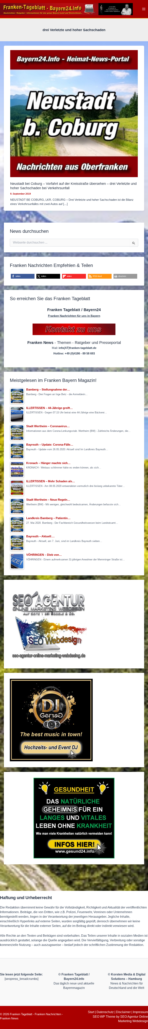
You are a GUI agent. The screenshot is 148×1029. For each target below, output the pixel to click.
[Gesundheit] (74, 818)
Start (91, 1012)
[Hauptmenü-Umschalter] (144, 9)
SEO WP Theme (104, 1016)
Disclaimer (123, 1012)
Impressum (140, 1012)
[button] (22, 276)
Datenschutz (105, 1012)
